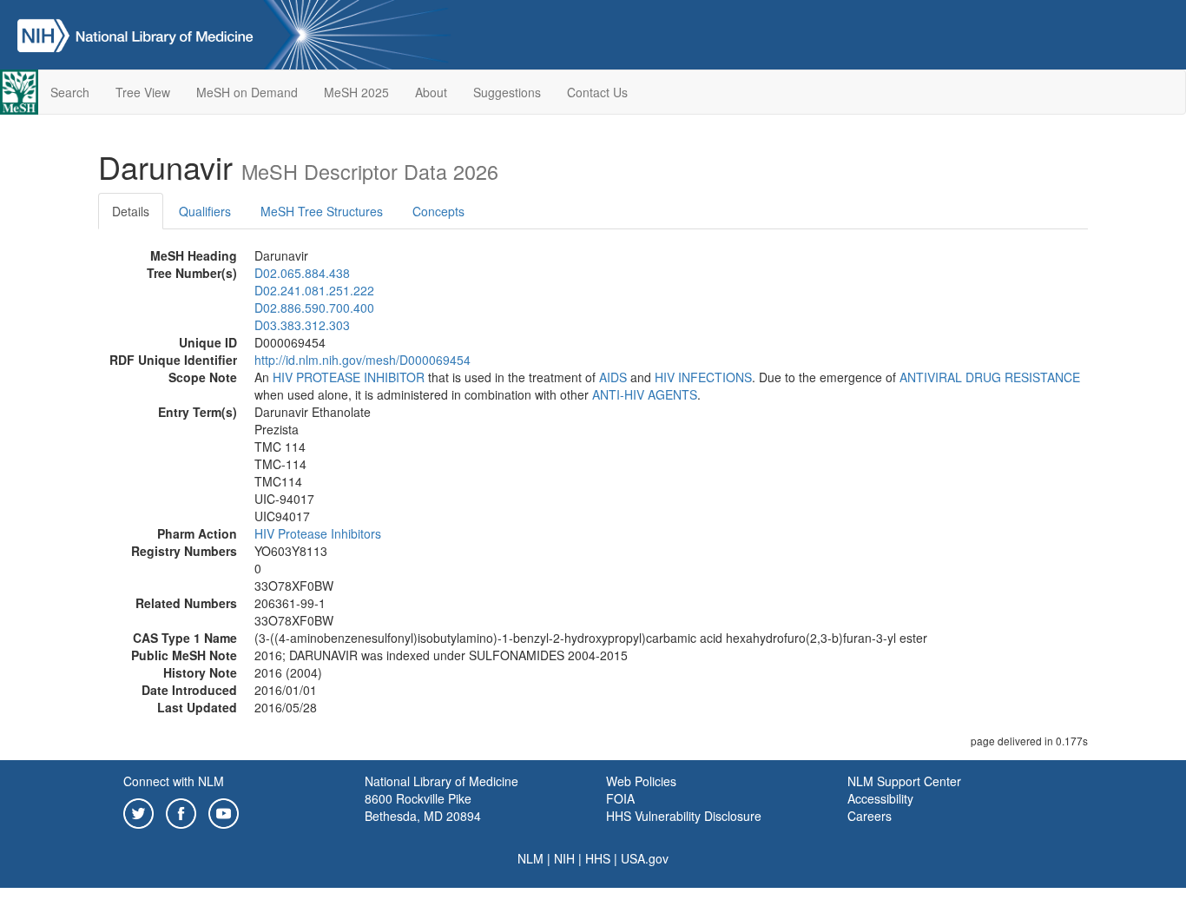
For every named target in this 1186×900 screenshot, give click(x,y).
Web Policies (641, 781)
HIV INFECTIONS (703, 377)
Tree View (142, 92)
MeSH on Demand (247, 92)
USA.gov (645, 858)
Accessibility (880, 798)
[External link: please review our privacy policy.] (138, 811)
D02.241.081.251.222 (314, 290)
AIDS (613, 377)
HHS (597, 858)
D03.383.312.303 (302, 325)
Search (69, 92)
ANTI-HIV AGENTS (644, 394)
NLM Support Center (904, 781)
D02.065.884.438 (302, 272)
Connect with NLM (173, 781)
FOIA (620, 798)
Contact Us (597, 92)
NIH (564, 858)
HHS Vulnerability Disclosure (683, 815)
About (431, 92)
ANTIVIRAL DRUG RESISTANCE (989, 377)
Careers (869, 815)
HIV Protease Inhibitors (317, 533)
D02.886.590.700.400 (314, 307)
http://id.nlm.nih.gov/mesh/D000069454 (362, 359)
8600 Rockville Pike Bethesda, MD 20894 (423, 807)
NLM (530, 858)
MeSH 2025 (356, 92)
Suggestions (507, 92)
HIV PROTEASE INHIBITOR (349, 377)
